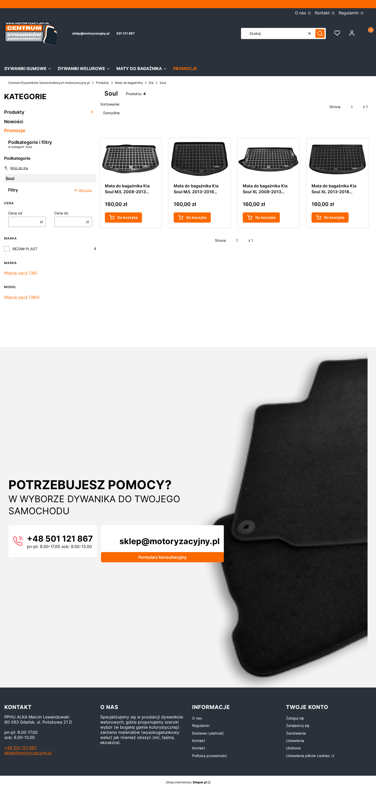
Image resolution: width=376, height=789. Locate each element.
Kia (151, 83)
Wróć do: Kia (19, 168)
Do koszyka (127, 217)
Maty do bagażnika (129, 83)
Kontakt (323, 12)
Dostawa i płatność (208, 733)
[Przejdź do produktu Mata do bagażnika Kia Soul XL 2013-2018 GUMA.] (337, 159)
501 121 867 (125, 33)
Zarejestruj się (297, 725)
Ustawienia (295, 740)
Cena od (15, 213)
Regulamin (349, 12)
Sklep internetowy (186, 782)
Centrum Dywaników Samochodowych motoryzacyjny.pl (49, 83)
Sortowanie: (110, 104)
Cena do (61, 213)
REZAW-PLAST (25, 249)
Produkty (102, 83)
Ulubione (293, 748)
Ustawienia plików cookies (308, 755)
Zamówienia (296, 733)
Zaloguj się (295, 718)
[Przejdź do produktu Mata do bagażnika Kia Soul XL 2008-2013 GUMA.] (268, 159)
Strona (334, 107)
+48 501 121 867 (20, 747)
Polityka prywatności (209, 755)
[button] (320, 33)
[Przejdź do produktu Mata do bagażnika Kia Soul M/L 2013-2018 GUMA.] (199, 159)
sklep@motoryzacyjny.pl (90, 33)
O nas (301, 12)
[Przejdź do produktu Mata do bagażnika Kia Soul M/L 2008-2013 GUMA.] (130, 159)
